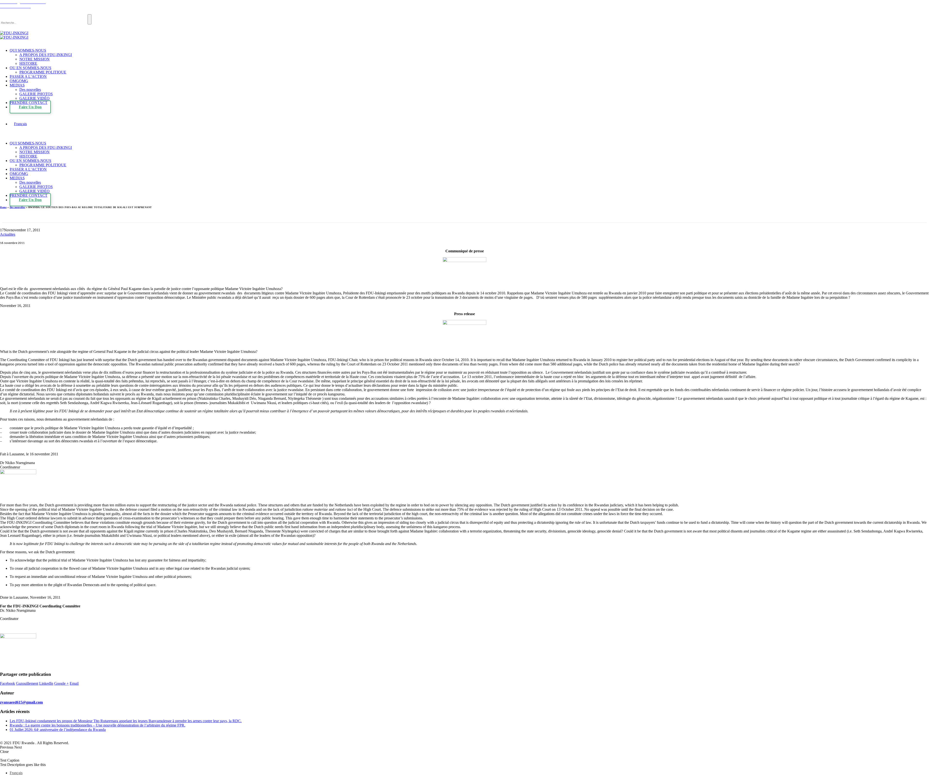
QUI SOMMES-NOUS (28, 50)
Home (3, 207)
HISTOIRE (28, 63)
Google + (61, 683)
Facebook (7, 683)
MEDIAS (17, 85)
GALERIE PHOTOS (36, 94)
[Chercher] (89, 19)
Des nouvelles (30, 89)
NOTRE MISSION (34, 59)
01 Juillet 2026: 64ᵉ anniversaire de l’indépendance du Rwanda (58, 730)
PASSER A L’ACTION (28, 76)
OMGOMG (19, 81)
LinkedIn (46, 683)
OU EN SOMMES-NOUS (30, 68)
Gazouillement (27, 683)
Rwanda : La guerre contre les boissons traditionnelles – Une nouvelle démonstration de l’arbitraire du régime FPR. (97, 725)
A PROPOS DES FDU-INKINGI (45, 55)
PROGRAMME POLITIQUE (42, 72)
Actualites (7, 234)
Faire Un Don (30, 107)
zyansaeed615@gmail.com (21, 702)
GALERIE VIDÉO (34, 98)
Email (74, 683)
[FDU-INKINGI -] (14, 35)
